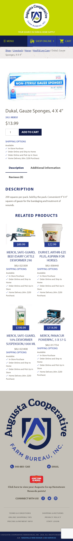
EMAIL (55, 466)
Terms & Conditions (20, 513)
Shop (8, 50)
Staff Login (53, 521)
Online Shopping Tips (20, 517)
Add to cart (30, 132)
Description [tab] (16, 167)
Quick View (21, 234)
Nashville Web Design (31, 538)
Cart (68, 41)
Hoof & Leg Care (41, 50)
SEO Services (50, 538)
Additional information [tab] (45, 167)
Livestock (18, 50)
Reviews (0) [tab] (16, 177)
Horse (28, 50)
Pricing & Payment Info (20, 521)
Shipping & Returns (52, 513)
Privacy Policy (53, 517)
